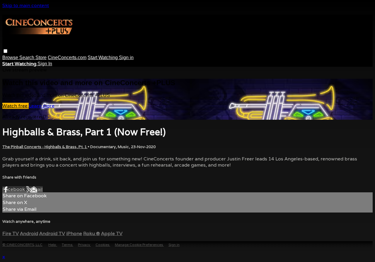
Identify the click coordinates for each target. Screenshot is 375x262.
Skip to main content (25, 5)
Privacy (84, 244)
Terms (67, 244)
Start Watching (103, 57)
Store (41, 57)
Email (36, 189)
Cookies (103, 244)
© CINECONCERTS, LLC (22, 244)
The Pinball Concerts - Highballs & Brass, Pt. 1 (45, 146)
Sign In (45, 63)
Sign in (126, 57)
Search (27, 57)
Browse (10, 57)
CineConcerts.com (67, 57)
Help (52, 244)
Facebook (14, 189)
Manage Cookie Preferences (139, 244)
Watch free (15, 106)
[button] (5, 51)
